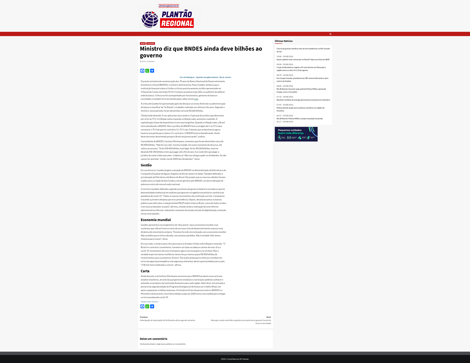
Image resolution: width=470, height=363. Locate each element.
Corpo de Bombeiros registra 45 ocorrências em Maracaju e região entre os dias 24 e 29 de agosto (301, 68)
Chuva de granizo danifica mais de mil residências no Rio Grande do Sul (303, 50)
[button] (330, 34)
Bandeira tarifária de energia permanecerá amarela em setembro (303, 100)
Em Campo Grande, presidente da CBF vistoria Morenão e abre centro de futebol (302, 79)
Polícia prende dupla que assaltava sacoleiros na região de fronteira (300, 109)
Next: (241, 320)
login (159, 344)
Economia (150, 43)
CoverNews (232, 359)
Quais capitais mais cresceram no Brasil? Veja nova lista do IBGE (303, 59)
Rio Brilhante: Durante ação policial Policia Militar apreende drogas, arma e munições (301, 90)
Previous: (167, 319)
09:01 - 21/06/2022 (148, 61)
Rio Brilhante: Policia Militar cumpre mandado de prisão (300, 118)
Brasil (143, 43)
